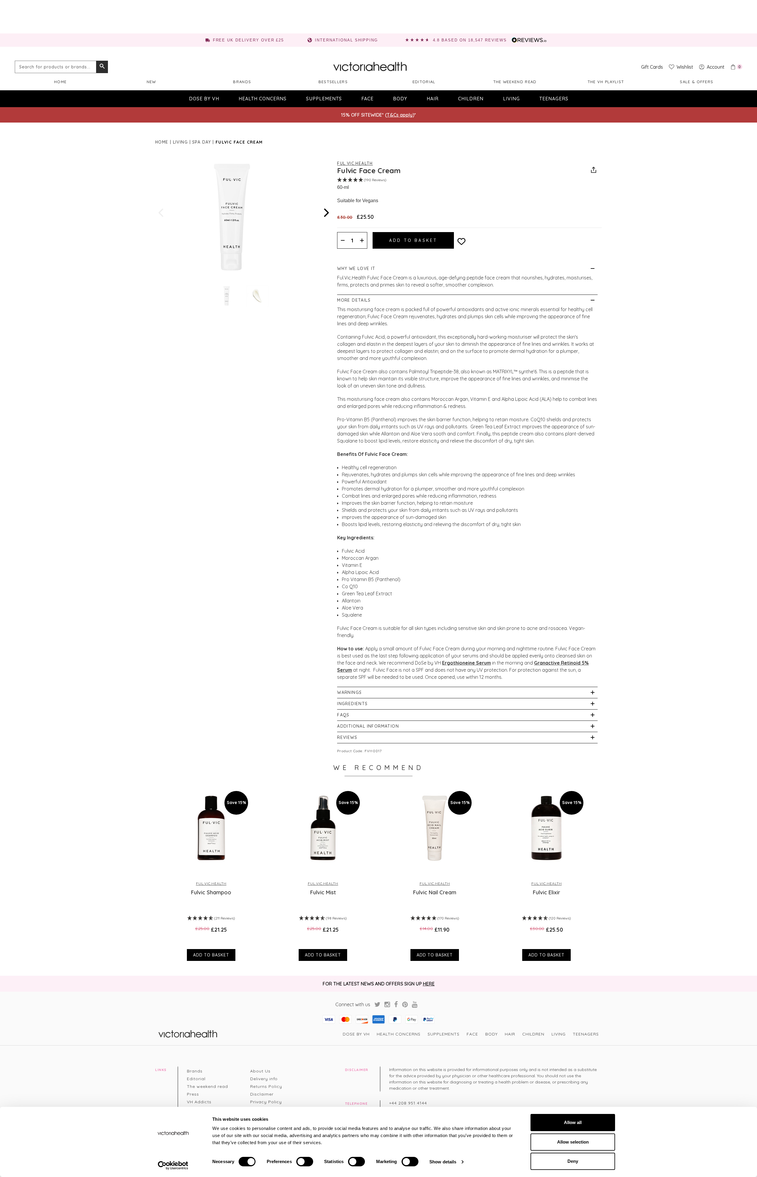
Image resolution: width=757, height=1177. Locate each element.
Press (193, 1094)
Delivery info (264, 1078)
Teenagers (553, 99)
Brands (242, 81)
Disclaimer (262, 1094)
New (151, 81)
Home (60, 81)
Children (470, 99)
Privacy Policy (266, 1101)
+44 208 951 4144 (408, 1103)
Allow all (573, 1122)
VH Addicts (199, 1101)
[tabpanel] (211, 873)
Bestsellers (333, 81)
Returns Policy (266, 1086)
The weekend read (515, 81)
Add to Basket (211, 955)
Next (326, 213)
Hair (433, 99)
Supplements (324, 99)
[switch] (304, 1161)
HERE (429, 984)
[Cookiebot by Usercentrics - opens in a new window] (173, 1165)
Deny (572, 1161)
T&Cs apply (400, 115)
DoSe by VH (204, 99)
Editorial (424, 81)
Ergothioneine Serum (466, 663)
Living (511, 99)
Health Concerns (263, 99)
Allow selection (573, 1141)
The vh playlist (606, 81)
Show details (442, 1161)
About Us (260, 1071)
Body (400, 99)
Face (367, 99)
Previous (161, 213)
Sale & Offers (696, 81)
